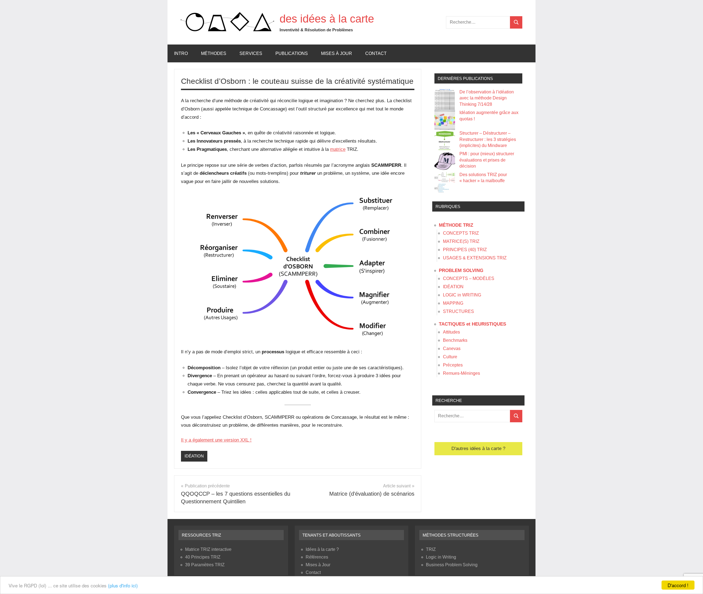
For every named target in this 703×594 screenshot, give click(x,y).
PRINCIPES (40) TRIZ (465, 249)
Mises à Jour (336, 53)
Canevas (452, 348)
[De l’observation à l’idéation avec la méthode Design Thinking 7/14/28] (444, 99)
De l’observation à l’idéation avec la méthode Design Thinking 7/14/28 (486, 98)
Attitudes (451, 332)
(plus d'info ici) (123, 585)
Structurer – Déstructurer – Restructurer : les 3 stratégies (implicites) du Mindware (487, 139)
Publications (291, 53)
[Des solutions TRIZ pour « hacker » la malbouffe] (444, 182)
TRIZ (431, 549)
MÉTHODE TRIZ (456, 225)
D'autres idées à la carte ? (478, 448)
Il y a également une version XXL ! (216, 440)
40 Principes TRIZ (203, 557)
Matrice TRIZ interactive (208, 549)
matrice (337, 149)
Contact (376, 53)
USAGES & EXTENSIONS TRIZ (475, 258)
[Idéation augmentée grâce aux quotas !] (444, 120)
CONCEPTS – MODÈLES (468, 278)
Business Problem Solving (452, 564)
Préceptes (453, 365)
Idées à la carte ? (322, 549)
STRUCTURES (458, 311)
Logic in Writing (441, 557)
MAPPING (453, 303)
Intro (181, 53)
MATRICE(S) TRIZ (461, 241)
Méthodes (213, 53)
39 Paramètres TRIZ (205, 564)
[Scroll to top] (692, 583)
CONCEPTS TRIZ (461, 233)
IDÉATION (194, 456)
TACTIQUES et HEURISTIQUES (472, 324)
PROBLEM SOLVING (461, 270)
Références (317, 557)
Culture (450, 356)
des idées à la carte (327, 19)
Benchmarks (455, 340)
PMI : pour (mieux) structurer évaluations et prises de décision (486, 159)
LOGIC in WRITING (462, 295)
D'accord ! (678, 585)
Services (250, 53)
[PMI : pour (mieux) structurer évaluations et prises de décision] (444, 161)
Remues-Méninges (461, 373)
